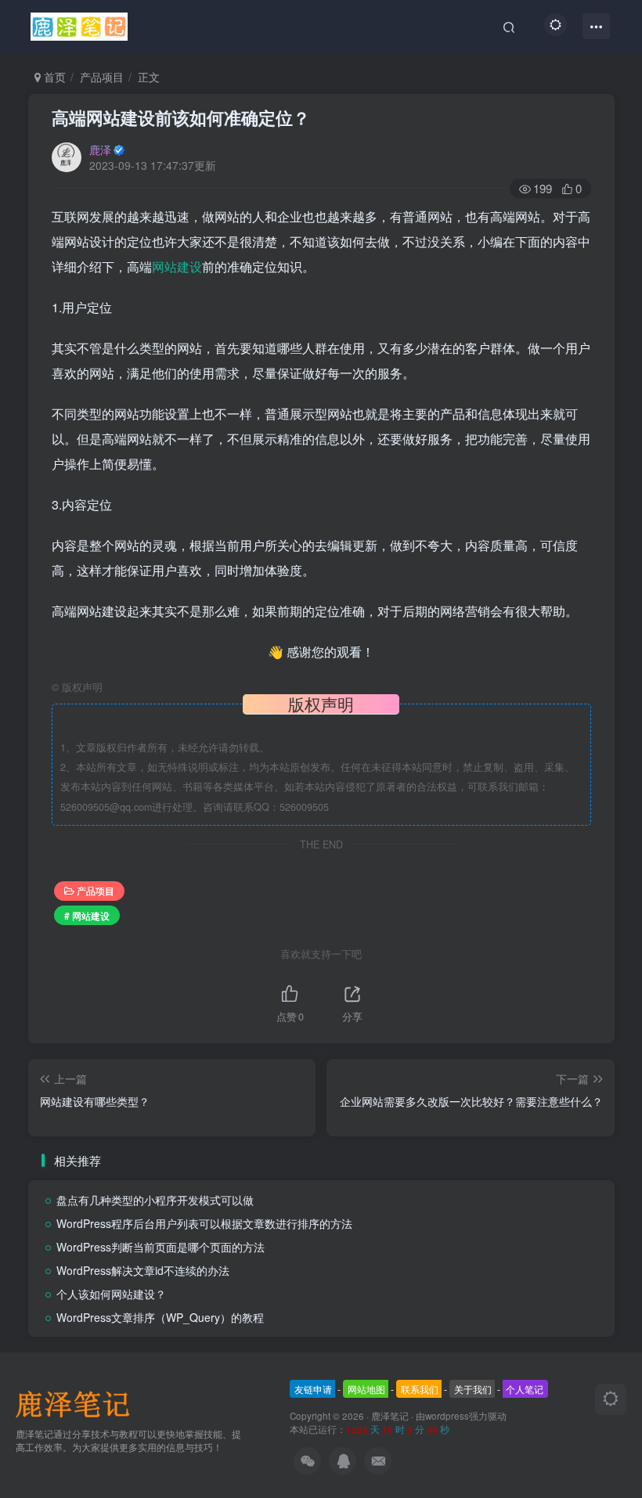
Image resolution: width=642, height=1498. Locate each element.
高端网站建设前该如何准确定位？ (181, 117)
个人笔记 (524, 1388)
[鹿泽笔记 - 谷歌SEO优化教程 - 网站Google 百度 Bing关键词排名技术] (78, 1402)
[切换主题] (610, 1399)
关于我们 (473, 1388)
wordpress (447, 1416)
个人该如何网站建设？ (111, 1294)
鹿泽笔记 (390, 1416)
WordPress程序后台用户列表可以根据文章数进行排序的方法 (204, 1223)
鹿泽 (100, 149)
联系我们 (419, 1388)
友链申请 (313, 1388)
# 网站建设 (87, 915)
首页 (53, 77)
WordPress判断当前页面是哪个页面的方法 (160, 1247)
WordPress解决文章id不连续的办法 (142, 1270)
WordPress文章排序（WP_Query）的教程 (160, 1317)
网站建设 (177, 266)
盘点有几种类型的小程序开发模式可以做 (155, 1200)
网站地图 (366, 1388)
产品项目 (102, 77)
